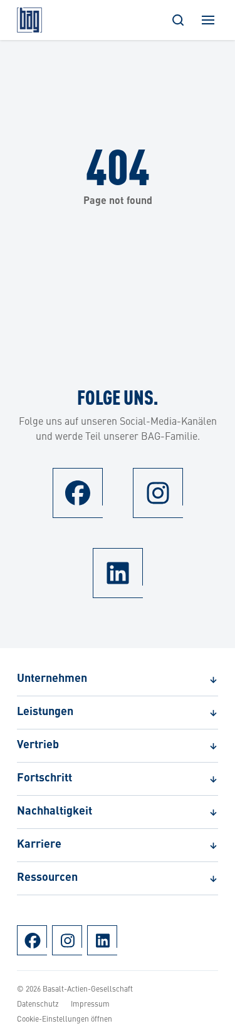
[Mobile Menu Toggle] (208, 20)
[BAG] (29, 20)
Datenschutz (38, 1003)
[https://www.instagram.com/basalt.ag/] (158, 493)
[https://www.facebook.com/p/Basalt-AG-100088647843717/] (78, 493)
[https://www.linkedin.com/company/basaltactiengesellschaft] (118, 573)
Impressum (90, 1003)
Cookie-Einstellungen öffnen (64, 1018)
